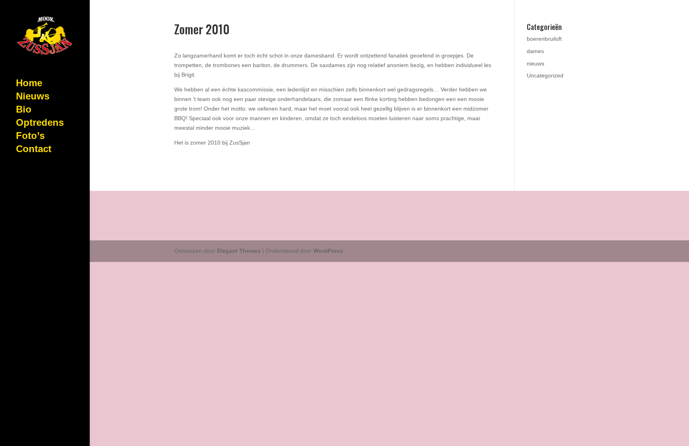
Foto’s (30, 137)
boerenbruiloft (544, 39)
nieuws (535, 63)
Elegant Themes (239, 251)
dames (535, 51)
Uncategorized (545, 75)
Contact (33, 150)
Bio (23, 111)
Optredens (40, 124)
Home (29, 84)
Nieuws (32, 97)
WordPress (328, 251)
